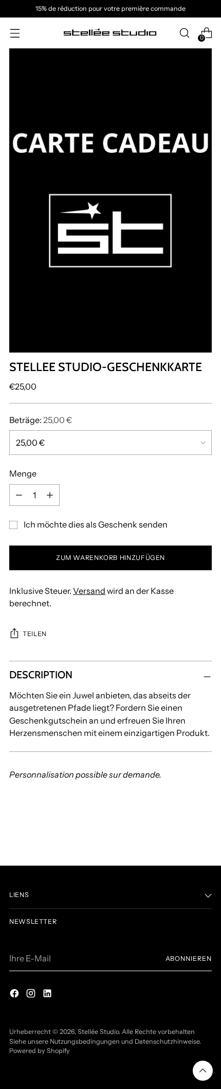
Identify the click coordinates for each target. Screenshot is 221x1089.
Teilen (35, 634)
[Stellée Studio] (110, 33)
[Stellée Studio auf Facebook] (15, 995)
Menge (22, 473)
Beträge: (40, 420)
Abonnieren (188, 958)
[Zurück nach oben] (203, 1071)
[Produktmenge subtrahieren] (19, 495)
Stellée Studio (98, 1031)
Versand (89, 591)
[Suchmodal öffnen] (184, 33)
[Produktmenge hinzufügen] (50, 495)
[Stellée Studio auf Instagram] (32, 995)
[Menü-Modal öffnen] (14, 33)
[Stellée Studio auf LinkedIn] (48, 995)
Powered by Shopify (39, 1051)
